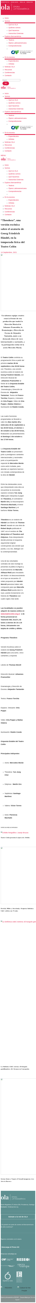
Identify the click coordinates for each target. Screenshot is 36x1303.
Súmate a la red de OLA (18, 1217)
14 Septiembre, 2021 (9, 252)
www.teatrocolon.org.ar (10, 614)
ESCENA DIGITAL (14, 2)
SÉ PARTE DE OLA (5, 2)
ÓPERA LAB (22, 2)
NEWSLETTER (29, 2)
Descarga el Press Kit (10, 1247)
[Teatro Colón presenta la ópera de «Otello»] (14, 833)
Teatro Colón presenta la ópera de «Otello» (15, 837)
